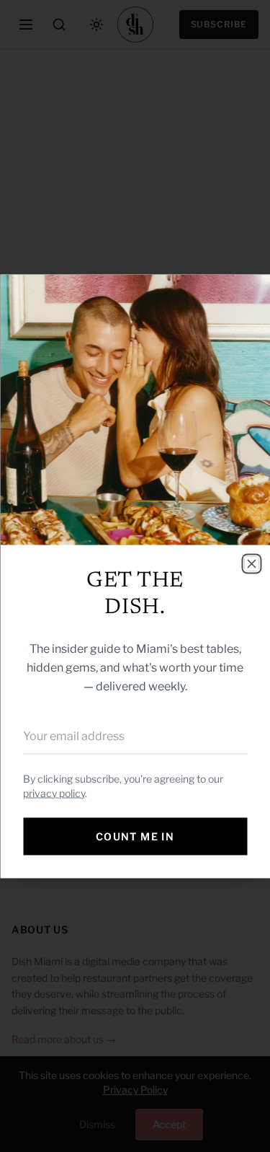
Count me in (135, 836)
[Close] (251, 563)
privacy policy (54, 792)
